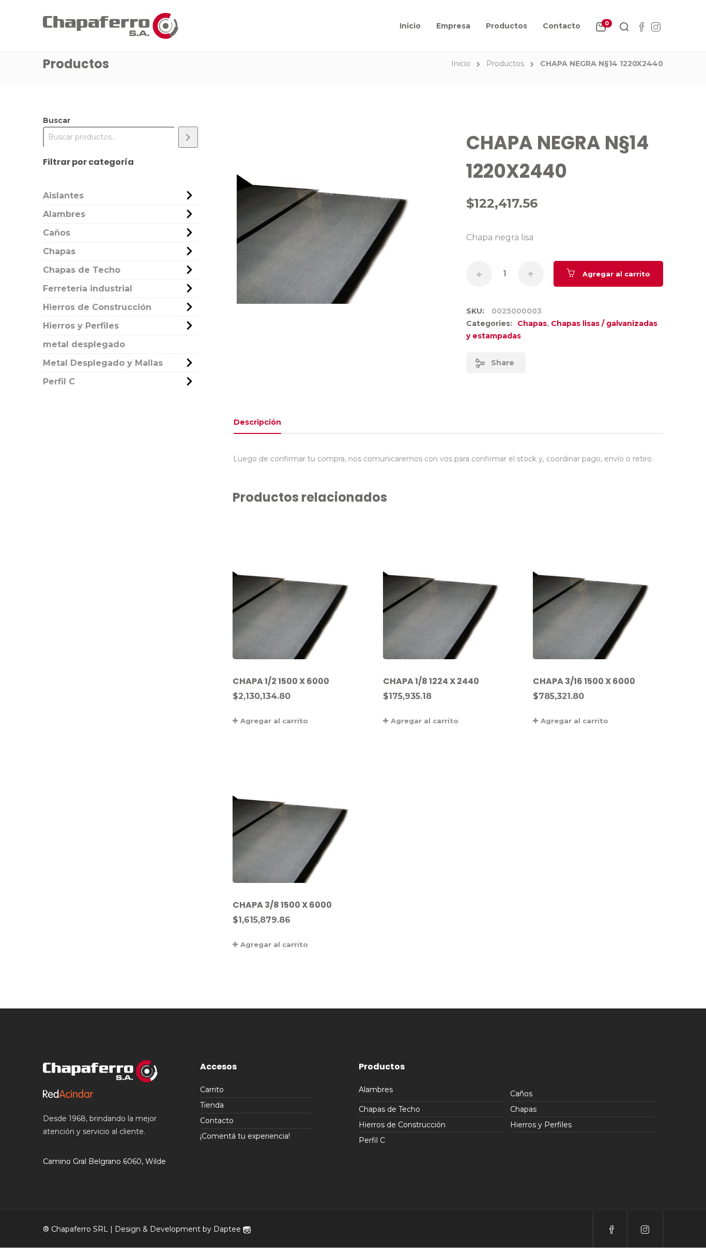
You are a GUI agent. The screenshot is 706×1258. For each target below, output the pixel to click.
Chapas (532, 323)
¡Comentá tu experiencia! (245, 1136)
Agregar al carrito (616, 274)
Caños (56, 233)
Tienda (212, 1105)
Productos (506, 25)
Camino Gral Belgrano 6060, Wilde (104, 1161)
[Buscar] (188, 137)
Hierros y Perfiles (81, 326)
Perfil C (59, 381)
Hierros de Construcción (97, 307)
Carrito (212, 1089)
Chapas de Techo (81, 270)
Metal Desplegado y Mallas (103, 363)
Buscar (56, 120)
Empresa (453, 25)
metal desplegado (84, 344)
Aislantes (63, 195)
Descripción (257, 422)
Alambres (64, 214)
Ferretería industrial (87, 288)
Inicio (410, 25)
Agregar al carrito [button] (274, 721)
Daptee (228, 1229)
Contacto (561, 25)
